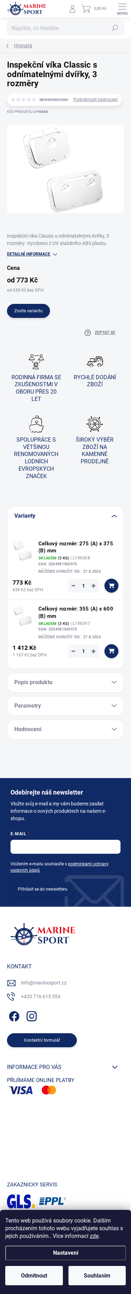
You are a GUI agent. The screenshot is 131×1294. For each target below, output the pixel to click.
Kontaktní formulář (42, 1040)
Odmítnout (34, 1275)
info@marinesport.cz (44, 983)
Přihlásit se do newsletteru (42, 889)
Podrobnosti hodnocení (95, 99)
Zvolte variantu (28, 310)
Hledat (115, 28)
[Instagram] (30, 1015)
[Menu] (122, 9)
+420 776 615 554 (40, 996)
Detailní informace (28, 254)
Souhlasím (97, 1275)
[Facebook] (13, 1015)
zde (94, 1236)
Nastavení (65, 1252)
